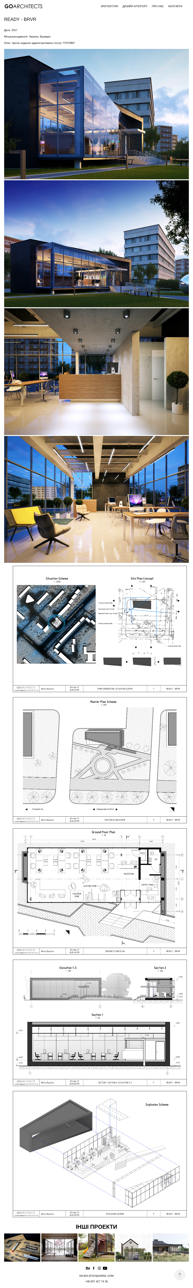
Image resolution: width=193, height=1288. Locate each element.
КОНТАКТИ (175, 6)
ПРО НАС (158, 6)
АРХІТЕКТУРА (109, 6)
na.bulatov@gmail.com (96, 1275)
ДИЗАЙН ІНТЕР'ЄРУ (135, 6)
